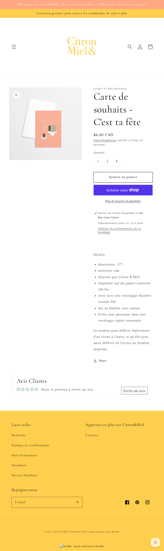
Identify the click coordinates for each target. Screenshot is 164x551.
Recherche (19, 435)
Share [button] (103, 360)
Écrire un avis (134, 390)
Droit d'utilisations (24, 455)
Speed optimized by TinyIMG (88, 546)
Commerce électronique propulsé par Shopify (94, 531)
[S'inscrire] (77, 502)
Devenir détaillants (25, 475)
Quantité (99, 152)
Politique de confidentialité (30, 445)
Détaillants (19, 465)
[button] (14, 47)
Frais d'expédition (105, 140)
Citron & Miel (61, 531)
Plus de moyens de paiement (123, 200)
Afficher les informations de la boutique (119, 230)
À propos (91, 435)
